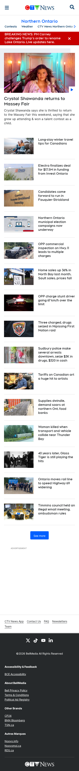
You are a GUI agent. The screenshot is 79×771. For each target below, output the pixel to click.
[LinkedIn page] (51, 640)
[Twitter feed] (28, 640)
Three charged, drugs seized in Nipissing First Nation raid (56, 326)
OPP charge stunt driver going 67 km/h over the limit (56, 300)
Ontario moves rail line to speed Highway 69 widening (55, 483)
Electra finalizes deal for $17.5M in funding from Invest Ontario (54, 169)
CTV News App (14, 621)
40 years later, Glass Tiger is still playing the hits (55, 457)
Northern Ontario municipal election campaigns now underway (52, 224)
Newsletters (59, 621)
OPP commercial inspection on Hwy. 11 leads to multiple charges (53, 250)
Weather (27, 26)
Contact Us (34, 621)
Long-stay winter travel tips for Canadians (55, 141)
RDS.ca (9, 750)
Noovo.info (11, 741)
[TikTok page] (35, 640)
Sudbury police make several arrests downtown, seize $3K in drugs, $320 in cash (55, 354)
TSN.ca (9, 725)
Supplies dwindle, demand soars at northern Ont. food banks (52, 406)
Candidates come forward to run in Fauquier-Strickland (53, 196)
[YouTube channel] (43, 640)
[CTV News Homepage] (39, 7)
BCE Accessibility (15, 674)
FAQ (46, 621)
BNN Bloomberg (15, 720)
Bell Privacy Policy (16, 690)
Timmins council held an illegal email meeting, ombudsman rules (56, 509)
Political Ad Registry (17, 699)
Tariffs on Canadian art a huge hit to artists (56, 376)
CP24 (8, 715)
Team (8, 626)
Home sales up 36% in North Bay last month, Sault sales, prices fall (55, 274)
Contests (11, 26)
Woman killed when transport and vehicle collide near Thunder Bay (54, 433)
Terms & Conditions (17, 695)
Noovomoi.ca (13, 745)
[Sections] (7, 7)
